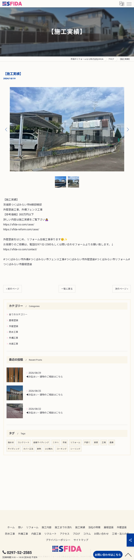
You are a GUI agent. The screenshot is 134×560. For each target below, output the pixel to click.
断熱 (39, 449)
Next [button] (127, 129)
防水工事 (13, 332)
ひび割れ (49, 449)
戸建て (87, 442)
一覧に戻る (67, 288)
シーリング (75, 449)
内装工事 (13, 343)
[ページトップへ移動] (128, 554)
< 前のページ (12, 288)
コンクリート (23, 442)
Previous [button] (6, 129)
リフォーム (75, 442)
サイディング (13, 449)
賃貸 (96, 442)
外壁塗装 (13, 326)
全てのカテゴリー (18, 314)
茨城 (65, 442)
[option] (67, 129)
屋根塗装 (13, 320)
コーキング (62, 449)
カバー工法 (28, 449)
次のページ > (121, 288)
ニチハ (56, 442)
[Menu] (129, 3)
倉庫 (112, 442)
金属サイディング (41, 442)
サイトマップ (81, 540)
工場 (104, 442)
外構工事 (13, 338)
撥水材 (11, 442)
